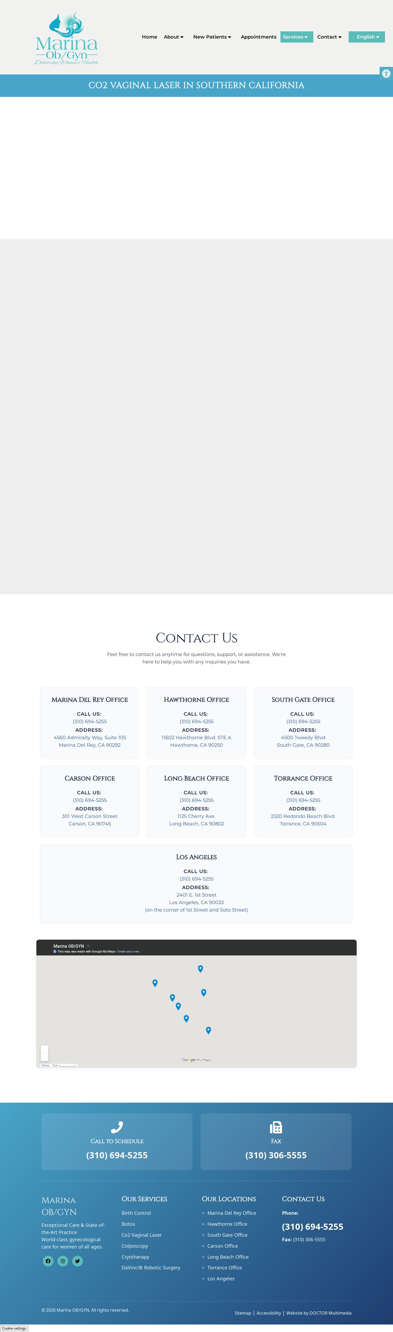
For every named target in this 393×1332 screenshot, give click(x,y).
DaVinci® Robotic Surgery (151, 1267)
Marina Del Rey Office (231, 1213)
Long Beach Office (228, 1256)
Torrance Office (224, 1267)
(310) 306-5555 (276, 1155)
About (171, 37)
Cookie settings (14, 1328)
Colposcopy (135, 1245)
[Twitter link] (77, 1260)
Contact (327, 37)
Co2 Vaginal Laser (142, 1235)
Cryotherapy (135, 1256)
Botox (128, 1224)
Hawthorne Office (227, 1224)
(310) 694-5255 (90, 721)
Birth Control (136, 1213)
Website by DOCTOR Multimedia (319, 1313)
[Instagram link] (62, 1260)
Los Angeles (221, 1278)
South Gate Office (227, 1235)
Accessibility (269, 1313)
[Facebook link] (48, 1260)
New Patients (210, 37)
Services (293, 37)
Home (149, 37)
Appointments (258, 37)
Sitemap (243, 1313)
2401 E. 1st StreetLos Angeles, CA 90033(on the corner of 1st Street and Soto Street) (196, 902)
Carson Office (222, 1245)
